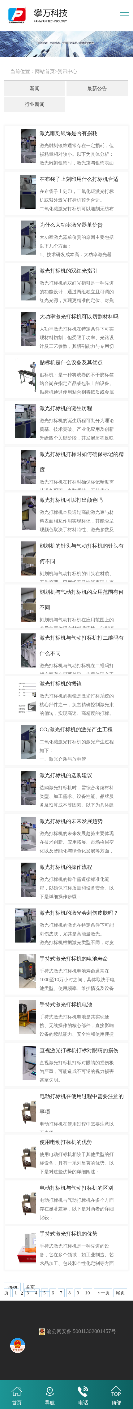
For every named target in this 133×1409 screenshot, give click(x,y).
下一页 (103, 1292)
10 (87, 1292)
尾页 (120, 1292)
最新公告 (97, 88)
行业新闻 (35, 104)
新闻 (35, 88)
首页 (30, 1287)
